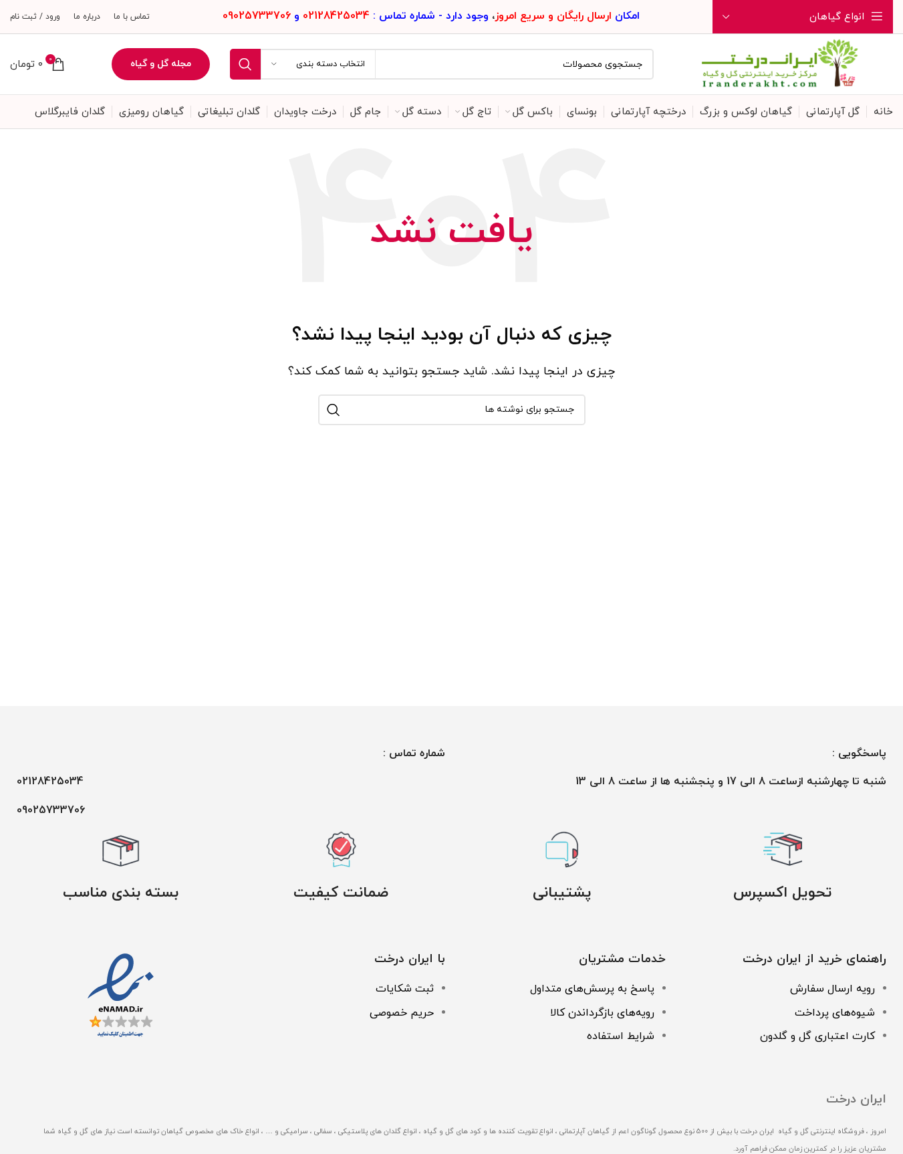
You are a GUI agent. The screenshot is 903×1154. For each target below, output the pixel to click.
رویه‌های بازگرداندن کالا (602, 1013)
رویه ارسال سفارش (832, 989)
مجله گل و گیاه (160, 63)
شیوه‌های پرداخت (835, 1013)
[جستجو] (245, 64)
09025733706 (51, 810)
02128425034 (50, 781)
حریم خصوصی (402, 1013)
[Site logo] (780, 63)
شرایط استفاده (620, 1036)
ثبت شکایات (405, 989)
